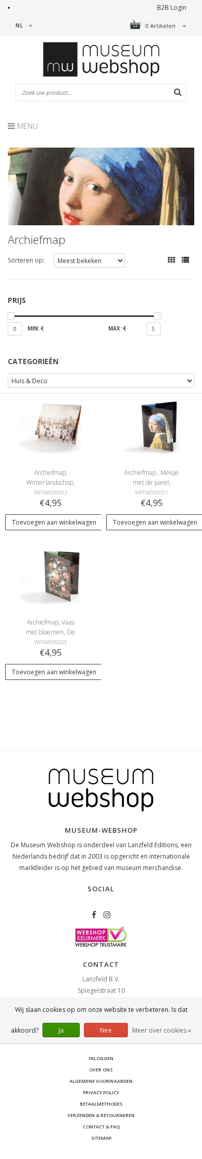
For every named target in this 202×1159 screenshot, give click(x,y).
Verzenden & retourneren (101, 1115)
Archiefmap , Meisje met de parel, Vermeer (151, 482)
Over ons (101, 1069)
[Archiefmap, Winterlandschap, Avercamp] (50, 428)
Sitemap (101, 1138)
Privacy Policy (101, 1092)
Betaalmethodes (101, 1103)
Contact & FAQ (101, 1126)
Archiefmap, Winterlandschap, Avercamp (50, 482)
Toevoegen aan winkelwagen (54, 522)
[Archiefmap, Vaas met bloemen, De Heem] (50, 577)
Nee (106, 1030)
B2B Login (171, 7)
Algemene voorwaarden (101, 1081)
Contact (101, 964)
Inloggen (101, 1058)
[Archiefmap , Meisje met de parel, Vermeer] (151, 428)
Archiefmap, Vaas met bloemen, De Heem (50, 632)
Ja (61, 1030)
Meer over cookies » (161, 1030)
